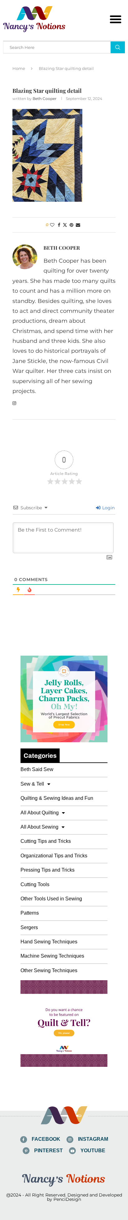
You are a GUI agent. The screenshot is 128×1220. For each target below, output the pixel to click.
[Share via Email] (78, 225)
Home (18, 68)
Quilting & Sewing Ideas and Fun (57, 798)
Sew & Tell (32, 784)
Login (108, 508)
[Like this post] (52, 225)
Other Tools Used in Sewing (51, 898)
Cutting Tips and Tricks (46, 841)
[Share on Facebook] (59, 225)
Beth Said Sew (37, 769)
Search (118, 47)
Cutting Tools (35, 884)
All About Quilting (40, 812)
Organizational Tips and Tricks (54, 855)
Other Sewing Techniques (49, 970)
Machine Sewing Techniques (52, 956)
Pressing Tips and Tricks (48, 870)
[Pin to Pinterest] (71, 225)
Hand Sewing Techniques (49, 941)
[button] (115, 19)
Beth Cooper (45, 98)
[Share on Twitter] (65, 225)
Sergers (29, 927)
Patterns (30, 913)
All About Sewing (39, 827)
